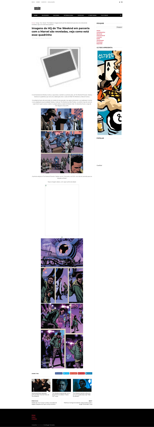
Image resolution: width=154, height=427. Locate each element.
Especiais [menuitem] (99, 43)
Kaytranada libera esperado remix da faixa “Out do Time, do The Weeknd (40, 395)
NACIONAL (56, 15)
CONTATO (43, 2)
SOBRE (38, 2)
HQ (41, 23)
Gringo (37, 23)
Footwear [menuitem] (100, 42)
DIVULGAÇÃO (51, 2)
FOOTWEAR (104, 15)
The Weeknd (50, 23)
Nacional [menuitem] (99, 34)
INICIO (33, 2)
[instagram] (121, 2)
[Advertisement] (109, 153)
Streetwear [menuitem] (100, 40)
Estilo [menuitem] (98, 38)
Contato (34, 419)
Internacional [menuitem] (101, 35)
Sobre (33, 417)
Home (35, 15)
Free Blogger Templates (49, 425)
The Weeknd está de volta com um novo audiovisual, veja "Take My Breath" (82, 395)
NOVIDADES (45, 15)
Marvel (44, 23)
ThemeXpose (40, 425)
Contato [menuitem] (99, 37)
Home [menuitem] (98, 30)
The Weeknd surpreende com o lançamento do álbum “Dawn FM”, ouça (61, 395)
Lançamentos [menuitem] (101, 32)
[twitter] (119, 2)
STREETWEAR (92, 15)
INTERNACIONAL (68, 15)
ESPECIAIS (81, 15)
